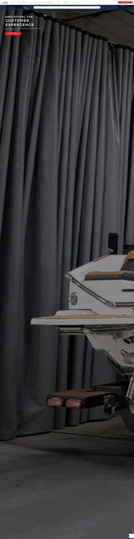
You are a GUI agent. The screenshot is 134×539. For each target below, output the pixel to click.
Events (66, 2)
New (13, 2)
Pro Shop (33, 2)
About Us (76, 2)
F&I (58, 2)
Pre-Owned (22, 2)
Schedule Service (46, 2)
